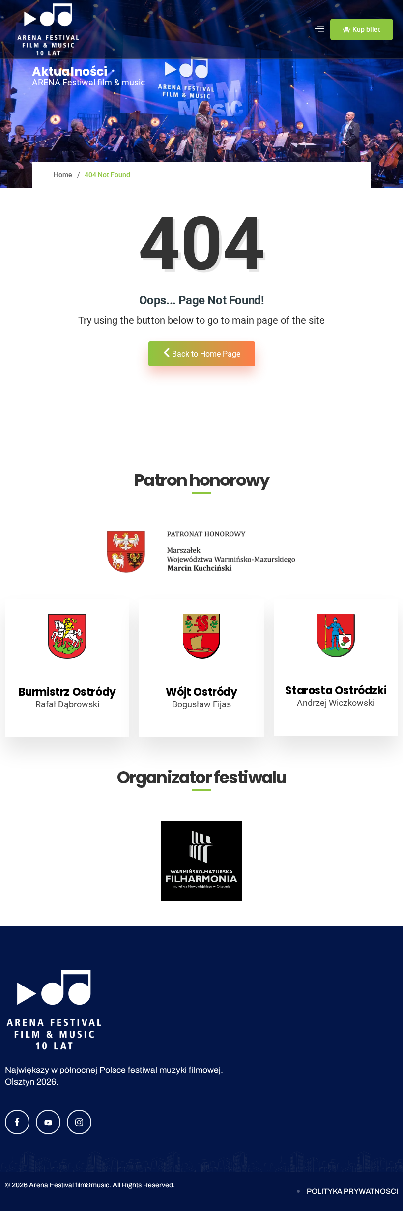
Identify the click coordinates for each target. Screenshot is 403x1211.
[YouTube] (48, 1122)
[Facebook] (17, 1122)
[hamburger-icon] (319, 29)
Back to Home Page (205, 354)
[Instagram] (79, 1122)
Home (63, 175)
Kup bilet (366, 29)
